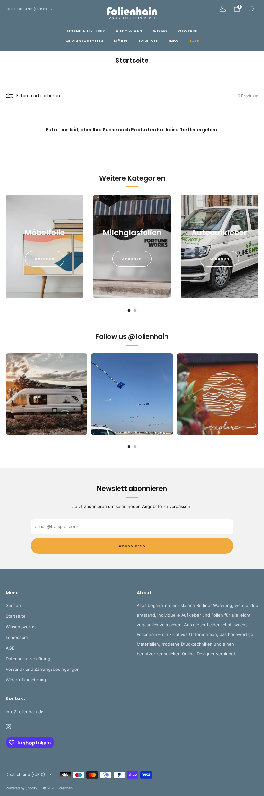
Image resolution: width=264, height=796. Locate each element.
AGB (10, 648)
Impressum (17, 637)
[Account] (223, 8)
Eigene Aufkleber (86, 30)
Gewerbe (187, 30)
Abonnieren (132, 545)
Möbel (121, 41)
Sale (194, 41)
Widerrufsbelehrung (26, 679)
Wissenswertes (21, 626)
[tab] (129, 310)
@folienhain (148, 336)
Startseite (15, 616)
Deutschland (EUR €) (27, 9)
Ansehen (45, 258)
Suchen (13, 605)
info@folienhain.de (24, 711)
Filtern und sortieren (38, 96)
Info (174, 41)
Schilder (148, 41)
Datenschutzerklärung (28, 658)
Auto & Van (129, 30)
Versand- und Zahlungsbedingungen (43, 669)
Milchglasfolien (84, 41)
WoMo (160, 30)
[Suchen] (251, 8)
